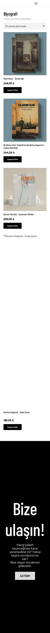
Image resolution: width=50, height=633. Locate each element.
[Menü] (36, 3)
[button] (41, 3)
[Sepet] (47, 3)
